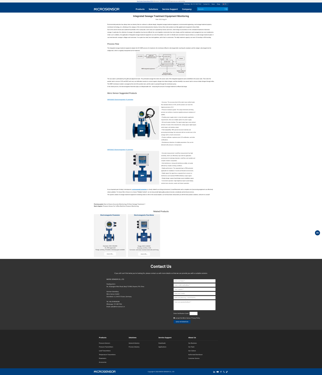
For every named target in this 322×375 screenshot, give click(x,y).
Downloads (162, 343)
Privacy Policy (195, 318)
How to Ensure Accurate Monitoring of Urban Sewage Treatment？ (124, 204)
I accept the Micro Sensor (187, 318)
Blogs (218, 4)
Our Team (191, 347)
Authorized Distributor (195, 354)
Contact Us (206, 4)
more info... (110, 254)
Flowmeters (102, 358)
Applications (162, 347)
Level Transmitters (105, 351)
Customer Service (193, 358)
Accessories (102, 362)
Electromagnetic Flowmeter (110, 215)
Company (187, 9)
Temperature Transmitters (107, 354)
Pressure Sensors (104, 343)
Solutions (153, 9)
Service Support (170, 9)
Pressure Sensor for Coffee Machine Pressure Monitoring (121, 206)
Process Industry (134, 347)
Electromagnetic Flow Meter (144, 215)
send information (182, 322)
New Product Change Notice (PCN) (145, 1)
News (213, 4)
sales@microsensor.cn (118, 307)
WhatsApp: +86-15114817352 (192, 4)
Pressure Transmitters (106, 347)
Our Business (192, 343)
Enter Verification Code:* (182, 313)
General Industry (134, 343)
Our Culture (192, 351)
